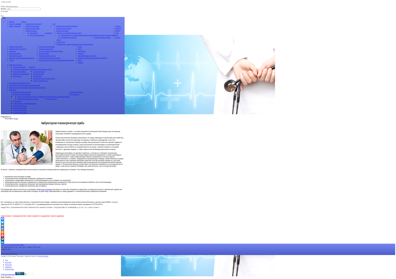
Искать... (4, 9)
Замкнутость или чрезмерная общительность (22, 58)
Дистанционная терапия (20, 112)
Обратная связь (9, 269)
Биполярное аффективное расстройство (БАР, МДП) (92, 58)
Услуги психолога (74, 94)
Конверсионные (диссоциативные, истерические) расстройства (27, 87)
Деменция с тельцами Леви (21, 74)
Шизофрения (81, 51)
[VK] (63, 225)
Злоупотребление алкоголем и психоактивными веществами (56, 60)
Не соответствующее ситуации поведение (51, 51)
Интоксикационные (38, 74)
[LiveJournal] (63, 238)
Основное (118, 26)
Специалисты (48, 33)
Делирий (80, 62)
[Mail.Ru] (63, 228)
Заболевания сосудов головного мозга (44, 78)
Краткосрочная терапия (20, 108)
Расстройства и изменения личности (19, 83)
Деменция (32, 67)
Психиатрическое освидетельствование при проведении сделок (74, 44)
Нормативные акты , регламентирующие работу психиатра (77, 35)
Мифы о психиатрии (15, 26)
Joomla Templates (43, 256)
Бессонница (12, 51)
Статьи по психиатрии (15, 24)
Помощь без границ (31, 31)
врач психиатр (46, 189)
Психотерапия (17, 101)
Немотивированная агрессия (47, 56)
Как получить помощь (62, 31)
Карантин (11, 21)
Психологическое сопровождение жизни (24, 103)
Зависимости (12, 90)
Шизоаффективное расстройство (87, 56)
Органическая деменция (20, 69)
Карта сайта (8, 262)
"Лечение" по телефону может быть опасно (68, 33)
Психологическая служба (32, 28)
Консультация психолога (20, 106)
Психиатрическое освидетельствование (58, 97)
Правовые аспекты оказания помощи (104, 35)
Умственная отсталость (15, 65)
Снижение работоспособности (17, 49)
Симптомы (118, 28)
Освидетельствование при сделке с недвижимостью (32, 97)
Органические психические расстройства (40, 69)
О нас (53, 24)
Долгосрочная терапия (19, 110)
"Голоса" (11, 60)
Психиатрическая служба (32, 26)
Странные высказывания (46, 49)
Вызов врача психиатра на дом (22, 92)
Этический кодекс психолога (68, 37)
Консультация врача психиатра (22, 94)
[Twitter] (63, 222)
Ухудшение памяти (44, 53)
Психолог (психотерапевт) (37, 35)
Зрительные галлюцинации (47, 46)
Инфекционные (37, 76)
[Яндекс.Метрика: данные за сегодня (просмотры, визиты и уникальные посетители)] (8, 275)
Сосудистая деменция (19, 67)
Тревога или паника (14, 53)
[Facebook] (63, 218)
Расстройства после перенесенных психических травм (24, 85)
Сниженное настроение (16, 46)
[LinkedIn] (63, 242)
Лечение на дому (52, 99)
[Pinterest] (63, 235)
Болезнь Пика (17, 76)
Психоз (80, 49)
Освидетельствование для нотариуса (27, 99)
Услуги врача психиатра (76, 92)
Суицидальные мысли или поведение (49, 58)
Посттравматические (39, 71)
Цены (116, 35)
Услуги (117, 33)
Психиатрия (8, 267)
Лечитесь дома (60, 42)
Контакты (117, 37)
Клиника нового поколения (33, 24)
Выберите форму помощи (63, 28)
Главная (23, 21)
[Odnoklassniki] (63, 232)
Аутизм (79, 60)
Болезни (117, 31)
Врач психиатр (34, 33)
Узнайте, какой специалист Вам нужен (66, 26)
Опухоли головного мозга (40, 81)
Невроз (80, 46)
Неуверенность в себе (15, 56)
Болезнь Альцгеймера (19, 71)
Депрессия (81, 53)
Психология (8, 264)
